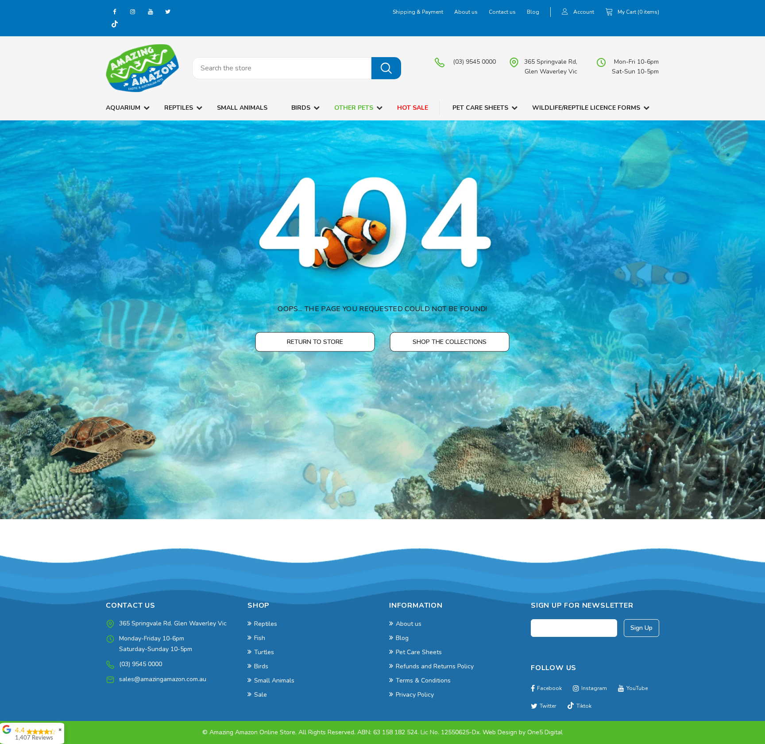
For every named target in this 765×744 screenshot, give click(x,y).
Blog (533, 11)
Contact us (502, 11)
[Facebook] (114, 11)
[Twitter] (167, 11)
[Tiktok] (114, 24)
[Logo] (142, 68)
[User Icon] (565, 12)
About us (466, 11)
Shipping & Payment (418, 11)
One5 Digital (545, 732)
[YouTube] (150, 11)
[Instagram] (132, 11)
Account (583, 11)
